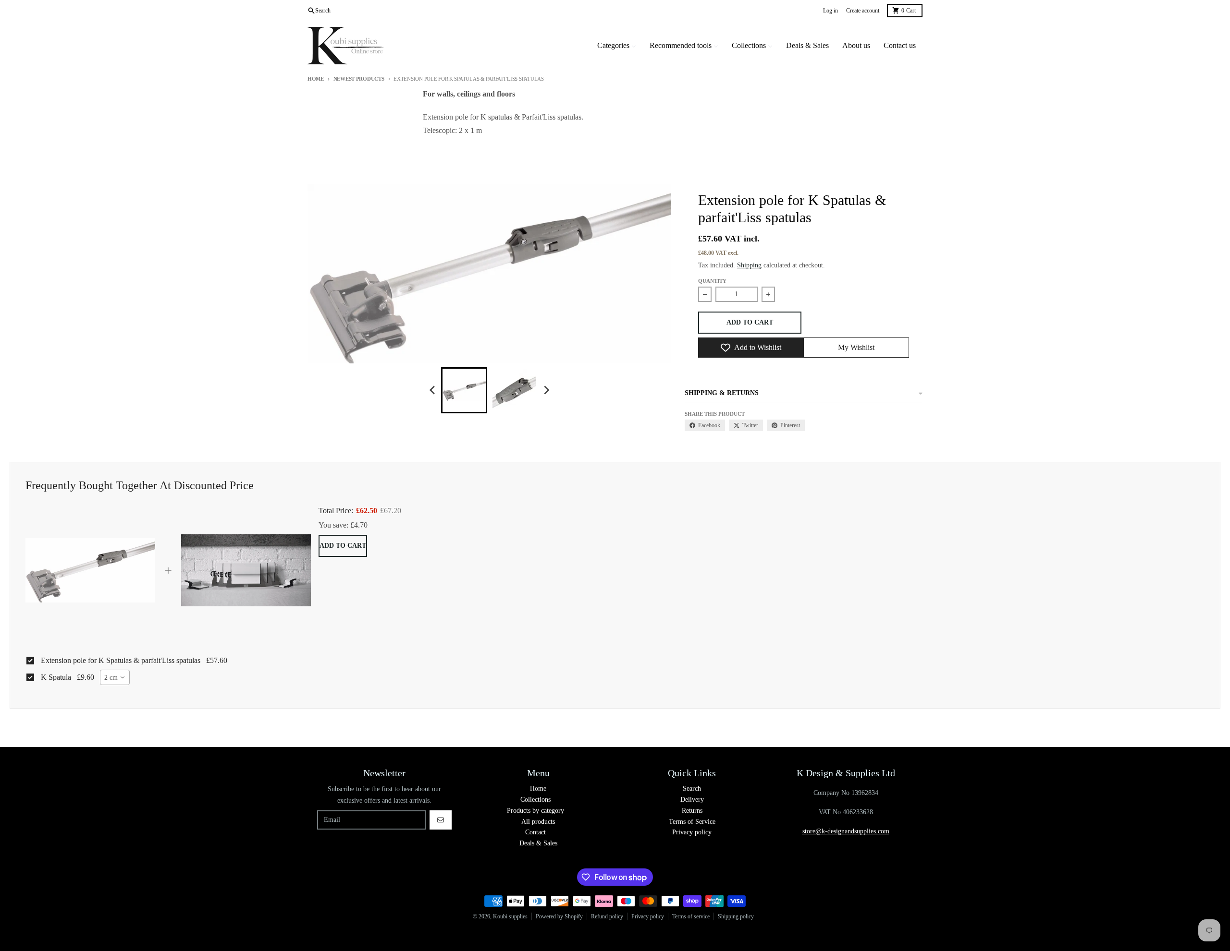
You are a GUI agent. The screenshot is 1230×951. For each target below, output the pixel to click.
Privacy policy (647, 916)
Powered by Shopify (559, 916)
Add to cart (343, 545)
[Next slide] (546, 390)
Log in (830, 10)
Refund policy (607, 916)
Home (316, 79)
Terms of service (691, 916)
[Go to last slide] (432, 390)
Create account (862, 10)
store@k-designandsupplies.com (845, 831)
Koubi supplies (510, 916)
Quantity (712, 281)
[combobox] (115, 677)
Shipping (749, 265)
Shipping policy (736, 916)
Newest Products (358, 79)
